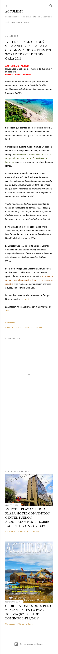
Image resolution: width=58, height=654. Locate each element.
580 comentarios (25, 624)
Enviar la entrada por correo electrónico (23, 327)
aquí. (27, 299)
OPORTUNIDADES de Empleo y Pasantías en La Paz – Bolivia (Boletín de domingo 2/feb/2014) (28, 612)
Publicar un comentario (29, 531)
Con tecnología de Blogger (31, 644)
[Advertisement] (29, 442)
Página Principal (18, 22)
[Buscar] (51, 5)
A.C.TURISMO (14, 11)
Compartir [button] (10, 322)
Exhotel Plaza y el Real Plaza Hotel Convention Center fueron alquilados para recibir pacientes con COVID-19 (27, 517)
